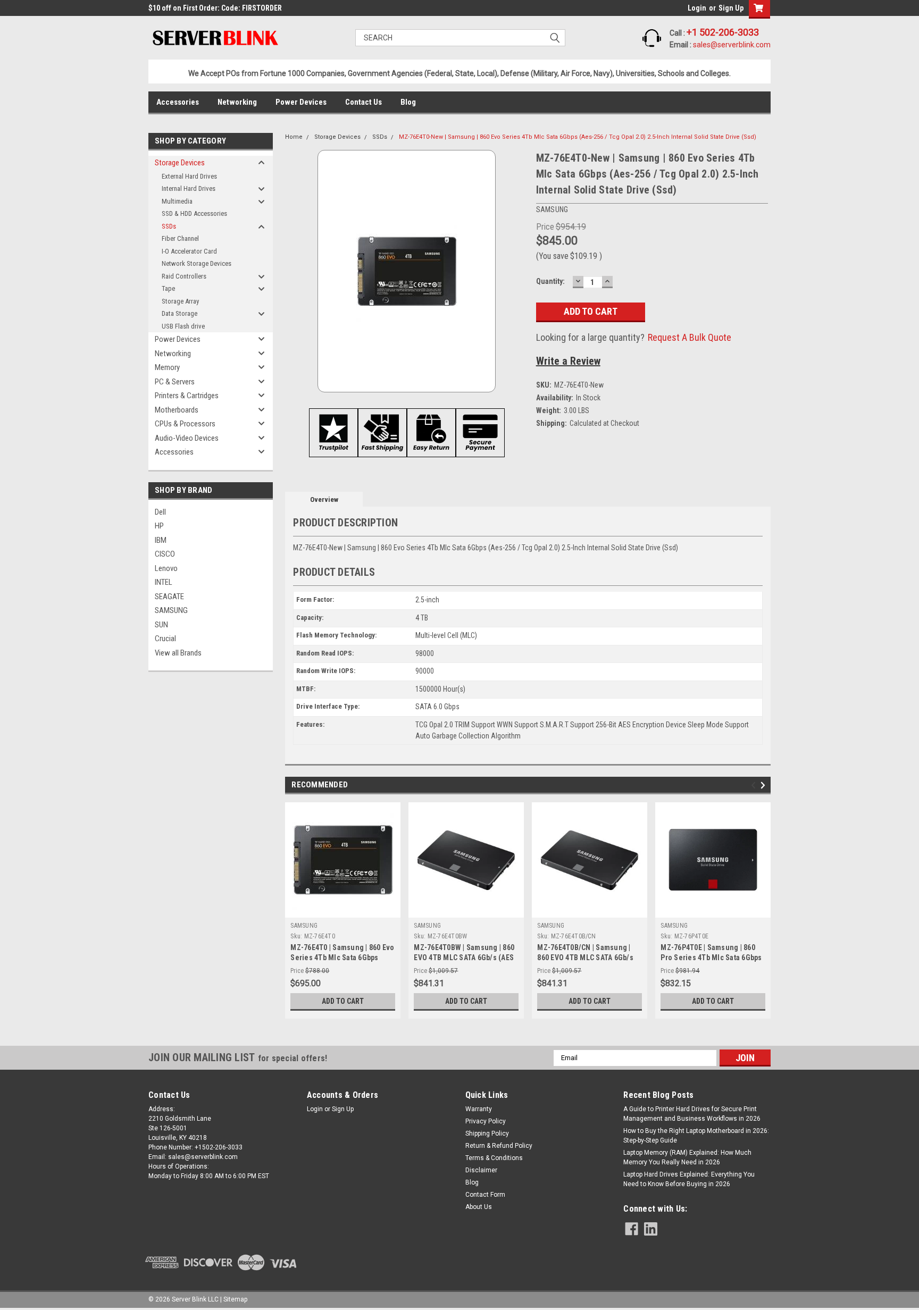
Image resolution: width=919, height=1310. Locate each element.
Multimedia (177, 201)
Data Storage (179, 313)
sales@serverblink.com (732, 44)
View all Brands (178, 653)
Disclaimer (481, 1170)
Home (294, 136)
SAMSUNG (171, 610)
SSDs (169, 226)
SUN (161, 624)
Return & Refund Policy (498, 1145)
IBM (160, 540)
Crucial (165, 638)
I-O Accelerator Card (189, 251)
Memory (167, 367)
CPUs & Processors (185, 424)
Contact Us (363, 102)
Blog (408, 102)
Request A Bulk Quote (689, 337)
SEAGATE (169, 596)
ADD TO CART (343, 1001)
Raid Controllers (184, 276)
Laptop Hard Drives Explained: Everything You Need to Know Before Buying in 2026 (689, 1179)
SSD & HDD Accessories (194, 213)
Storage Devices (180, 162)
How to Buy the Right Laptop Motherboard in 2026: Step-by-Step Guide (696, 1135)
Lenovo (166, 568)
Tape (168, 288)
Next (764, 785)
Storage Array (180, 301)
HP (159, 526)
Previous (755, 785)
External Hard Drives (189, 176)
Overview (324, 499)
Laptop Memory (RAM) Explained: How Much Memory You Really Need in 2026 (687, 1157)
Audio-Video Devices (187, 438)
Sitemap (235, 1299)
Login (697, 8)
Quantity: (550, 281)
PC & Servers (175, 382)
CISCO (165, 554)
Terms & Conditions (494, 1158)
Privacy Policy (485, 1121)
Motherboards (176, 410)
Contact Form (485, 1194)
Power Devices (301, 102)
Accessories (177, 102)
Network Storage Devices (196, 263)
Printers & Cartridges (187, 395)
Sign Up (731, 8)
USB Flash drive (183, 326)
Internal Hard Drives (188, 188)
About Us (478, 1207)
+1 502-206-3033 (723, 32)
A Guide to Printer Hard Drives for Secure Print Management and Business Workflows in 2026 (692, 1113)
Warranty (478, 1109)
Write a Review (568, 361)
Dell (160, 512)
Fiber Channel (180, 238)
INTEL (163, 582)
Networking (237, 102)
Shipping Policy (487, 1133)
